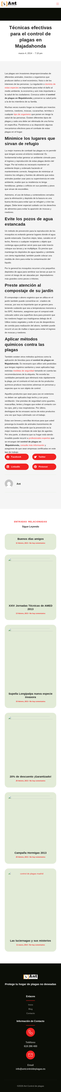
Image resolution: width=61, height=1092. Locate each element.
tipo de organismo (22, 114)
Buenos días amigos (30, 538)
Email (30, 1065)
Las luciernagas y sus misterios (30, 940)
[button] (58, 4)
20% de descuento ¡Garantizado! (30, 776)
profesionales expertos (39, 438)
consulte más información (32, 445)
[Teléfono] (30, 1032)
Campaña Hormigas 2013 (30, 852)
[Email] (30, 1055)
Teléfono (30, 1042)
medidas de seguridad (23, 371)
